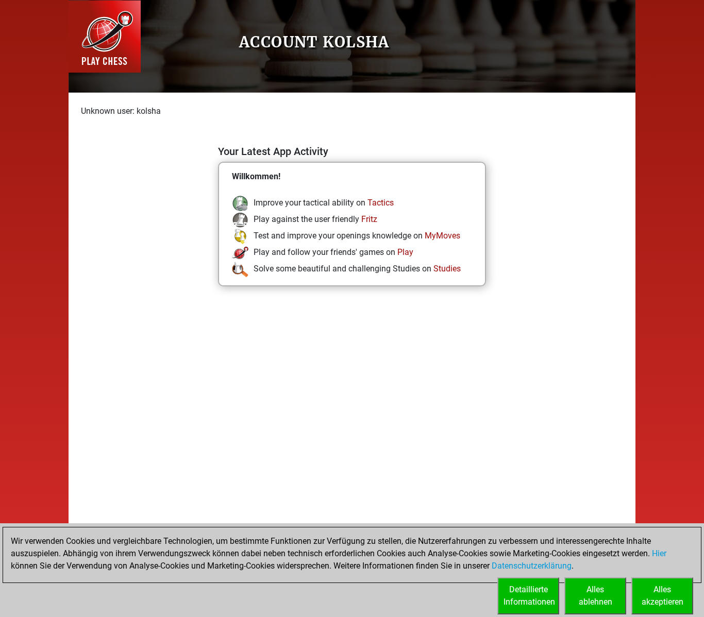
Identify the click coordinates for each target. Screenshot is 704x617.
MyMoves (442, 236)
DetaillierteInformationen (529, 596)
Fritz (369, 219)
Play (405, 252)
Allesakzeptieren (662, 596)
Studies (447, 268)
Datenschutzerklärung (532, 566)
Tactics (380, 203)
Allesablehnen (595, 596)
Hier (659, 553)
